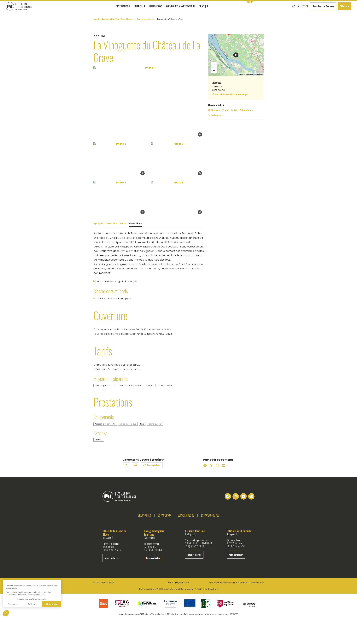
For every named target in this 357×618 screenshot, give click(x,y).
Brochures (144, 515)
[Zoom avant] (214, 65)
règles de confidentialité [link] (174, 588)
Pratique (203, 6)
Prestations (135, 223)
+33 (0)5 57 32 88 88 (194, 546)
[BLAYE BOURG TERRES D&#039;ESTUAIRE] (19, 6)
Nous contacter (112, 558)
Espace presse (186, 515)
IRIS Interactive (184, 582)
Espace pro (164, 515)
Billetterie (344, 6)
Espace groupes (210, 515)
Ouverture (111, 223)
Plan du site (213, 582)
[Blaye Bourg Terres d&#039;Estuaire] (121, 496)
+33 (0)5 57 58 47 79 (236, 546)
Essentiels (139, 6)
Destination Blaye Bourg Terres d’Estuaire (117, 19)
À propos (98, 223)
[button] (250, 2)
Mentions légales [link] (224, 582)
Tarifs (123, 223)
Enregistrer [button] (153, 465)
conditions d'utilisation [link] (194, 588)
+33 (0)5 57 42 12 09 (111, 549)
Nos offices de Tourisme (323, 6)
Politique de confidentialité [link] (240, 582)
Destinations (123, 6)
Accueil (96, 19)
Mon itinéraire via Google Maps (231, 94)
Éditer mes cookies (257, 582)
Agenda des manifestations (180, 6)
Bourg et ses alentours (145, 19)
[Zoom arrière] (214, 70)
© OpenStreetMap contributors (251, 74)
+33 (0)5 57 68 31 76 (153, 549)
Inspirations (155, 6)
